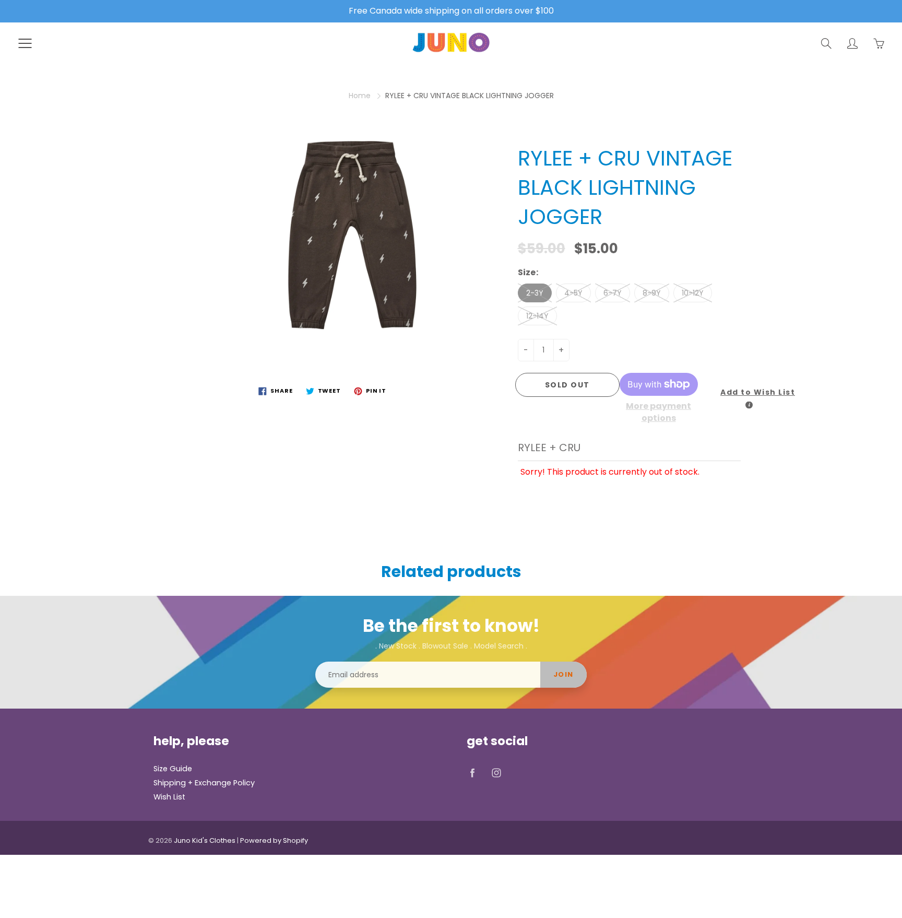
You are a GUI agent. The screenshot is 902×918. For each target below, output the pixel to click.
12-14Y (537, 316)
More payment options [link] (658, 412)
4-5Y (573, 293)
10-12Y (693, 293)
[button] (750, 393)
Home (360, 95)
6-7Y (612, 293)
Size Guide (172, 768)
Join (563, 674)
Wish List (169, 797)
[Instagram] (496, 772)
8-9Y (652, 293)
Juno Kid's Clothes (204, 840)
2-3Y (534, 293)
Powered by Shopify (274, 840)
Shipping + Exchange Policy (204, 783)
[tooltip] (749, 405)
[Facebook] (472, 772)
